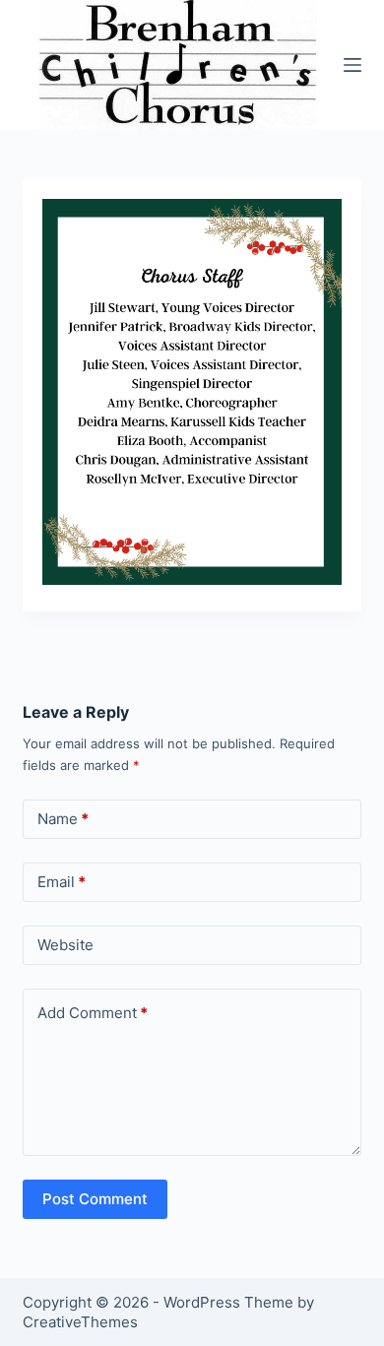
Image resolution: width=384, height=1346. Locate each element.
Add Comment (92, 1012)
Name (63, 818)
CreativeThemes (80, 1322)
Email (61, 881)
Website (65, 944)
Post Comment (95, 1198)
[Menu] (352, 65)
